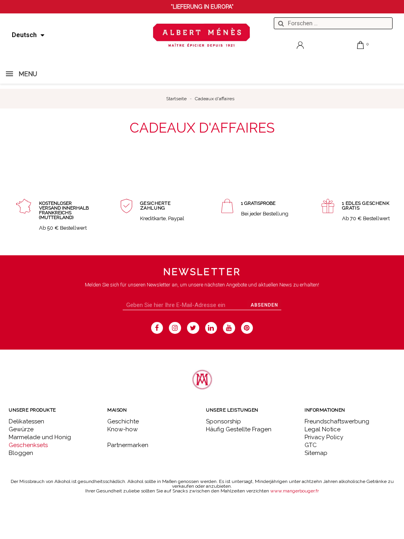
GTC (311, 445)
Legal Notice (322, 429)
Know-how (122, 429)
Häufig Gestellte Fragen (238, 429)
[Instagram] (175, 328)
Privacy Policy (324, 437)
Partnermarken (127, 445)
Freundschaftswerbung (337, 421)
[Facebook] (157, 328)
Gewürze (21, 429)
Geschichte (123, 421)
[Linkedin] (211, 328)
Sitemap (316, 453)
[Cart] (361, 45)
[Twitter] (193, 328)
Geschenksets (28, 445)
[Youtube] (229, 328)
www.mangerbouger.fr (294, 491)
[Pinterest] (247, 328)
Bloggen (21, 453)
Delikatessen (26, 421)
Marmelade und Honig (40, 437)
